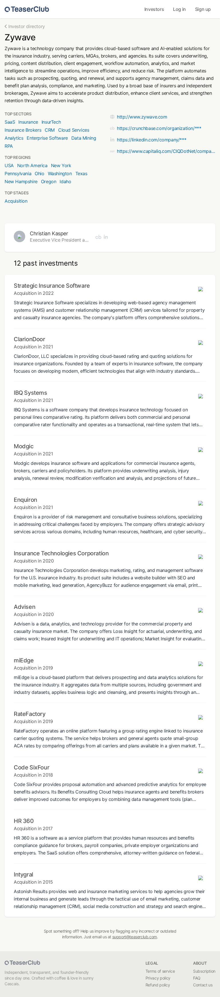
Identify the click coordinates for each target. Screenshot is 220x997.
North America (32, 165)
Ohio (39, 173)
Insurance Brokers (23, 130)
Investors (154, 9)
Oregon (48, 181)
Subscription (204, 971)
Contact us (203, 984)
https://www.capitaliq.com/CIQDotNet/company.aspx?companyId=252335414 (166, 151)
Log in (179, 9)
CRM (50, 130)
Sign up (203, 9)
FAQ (197, 978)
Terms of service (160, 971)
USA (9, 165)
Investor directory (26, 26)
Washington (60, 173)
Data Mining (83, 138)
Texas (81, 173)
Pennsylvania (18, 173)
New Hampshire (21, 181)
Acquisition (16, 201)
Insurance (28, 122)
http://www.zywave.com (142, 117)
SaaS (10, 122)
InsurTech (51, 122)
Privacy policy (158, 978)
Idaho (65, 181)
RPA (9, 146)
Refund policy (158, 984)
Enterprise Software (47, 138)
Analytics (14, 138)
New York (61, 165)
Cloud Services (73, 130)
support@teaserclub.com (134, 936)
